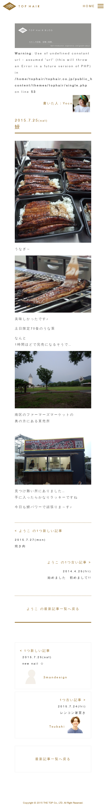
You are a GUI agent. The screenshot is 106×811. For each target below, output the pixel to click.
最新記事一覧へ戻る (53, 759)
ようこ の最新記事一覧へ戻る (53, 609)
